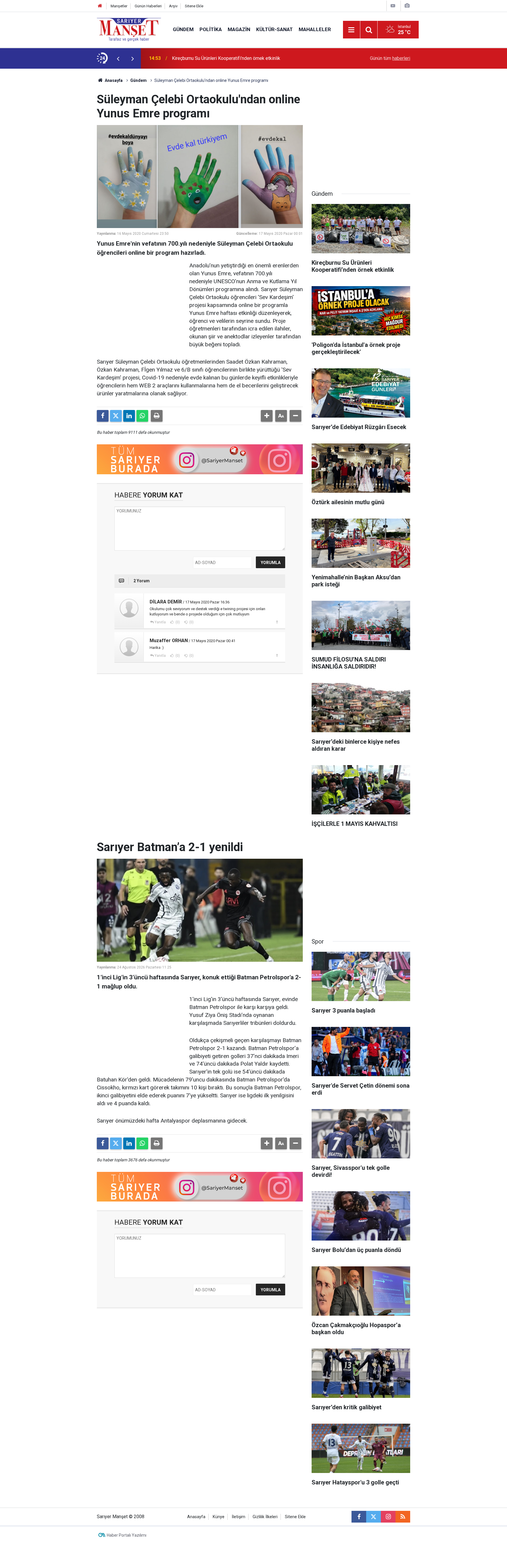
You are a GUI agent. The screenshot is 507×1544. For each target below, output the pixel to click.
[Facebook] (103, 416)
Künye (218, 1516)
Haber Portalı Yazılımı (126, 1535)
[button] (267, 416)
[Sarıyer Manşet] (129, 29)
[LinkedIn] (129, 416)
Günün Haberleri (148, 6)
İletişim (238, 1516)
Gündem (183, 29)
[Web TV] (393, 6)
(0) (177, 622)
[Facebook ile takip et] (358, 1517)
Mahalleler (315, 29)
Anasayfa (113, 80)
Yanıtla (160, 622)
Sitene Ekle (194, 6)
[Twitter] (116, 416)
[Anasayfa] (100, 6)
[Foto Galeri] (407, 6)
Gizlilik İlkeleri (265, 1516)
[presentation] (118, 58)
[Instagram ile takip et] (388, 1517)
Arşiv (173, 6)
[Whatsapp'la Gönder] (142, 416)
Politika (211, 29)
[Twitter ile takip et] (373, 1517)
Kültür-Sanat (274, 29)
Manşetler (119, 6)
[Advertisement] (48, 157)
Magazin (239, 29)
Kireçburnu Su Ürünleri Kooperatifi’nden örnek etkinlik (226, 58)
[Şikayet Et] (276, 621)
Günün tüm (390, 58)
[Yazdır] (157, 416)
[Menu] (351, 30)
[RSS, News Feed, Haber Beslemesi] (403, 1517)
